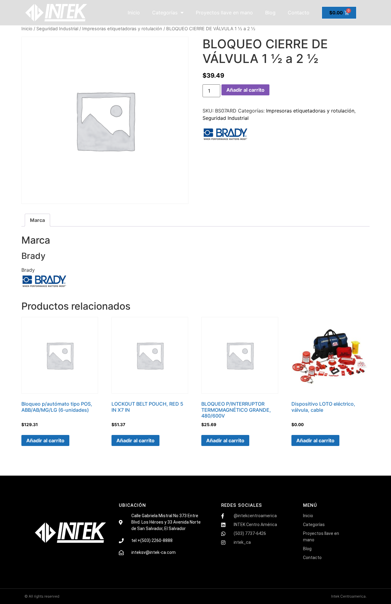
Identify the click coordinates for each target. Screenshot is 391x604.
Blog (270, 12)
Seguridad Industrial (57, 28)
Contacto (298, 12)
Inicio (134, 12)
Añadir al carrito (245, 90)
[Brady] (225, 135)
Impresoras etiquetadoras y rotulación (122, 28)
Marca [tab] (37, 220)
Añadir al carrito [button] (45, 440)
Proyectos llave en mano (224, 12)
